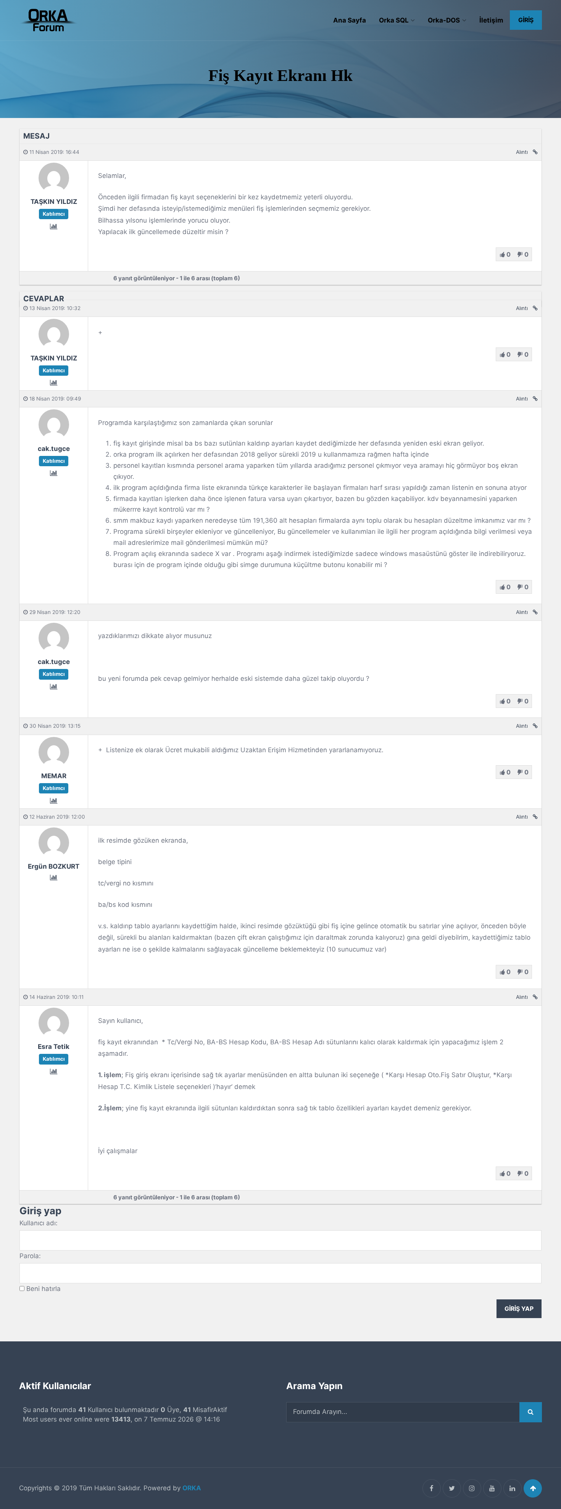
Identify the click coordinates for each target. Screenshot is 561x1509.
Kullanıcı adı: (38, 1223)
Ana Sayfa (349, 20)
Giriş (526, 20)
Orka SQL (394, 20)
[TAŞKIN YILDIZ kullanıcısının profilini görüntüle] (54, 190)
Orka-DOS (444, 20)
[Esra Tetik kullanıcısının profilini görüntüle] (54, 1035)
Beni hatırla (43, 1289)
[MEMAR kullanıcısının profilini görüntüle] (54, 765)
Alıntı (522, 152)
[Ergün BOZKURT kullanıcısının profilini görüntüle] (54, 855)
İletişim (491, 20)
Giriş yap (519, 1308)
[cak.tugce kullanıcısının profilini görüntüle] (54, 437)
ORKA (191, 1488)
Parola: (30, 1256)
